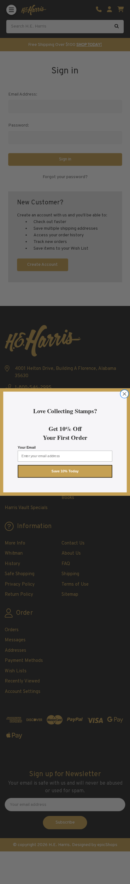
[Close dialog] (124, 394)
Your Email (26, 447)
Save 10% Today (65, 471)
